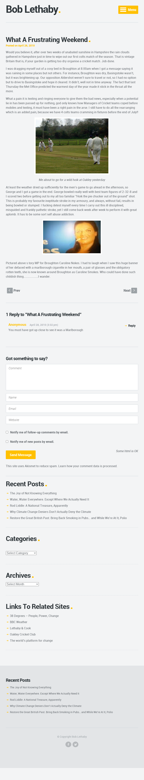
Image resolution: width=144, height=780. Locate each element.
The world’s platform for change (31, 640)
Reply (132, 326)
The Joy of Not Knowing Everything (33, 493)
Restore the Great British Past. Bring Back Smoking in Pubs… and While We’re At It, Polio (68, 518)
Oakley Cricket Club (23, 634)
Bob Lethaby (32, 9)
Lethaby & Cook (20, 628)
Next (130, 290)
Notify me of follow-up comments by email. (39, 432)
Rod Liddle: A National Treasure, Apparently (39, 506)
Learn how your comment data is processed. (87, 466)
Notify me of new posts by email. (32, 442)
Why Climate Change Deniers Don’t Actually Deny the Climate (50, 512)
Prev (14, 290)
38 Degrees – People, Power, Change (34, 616)
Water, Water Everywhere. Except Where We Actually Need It (49, 499)
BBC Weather (18, 622)
